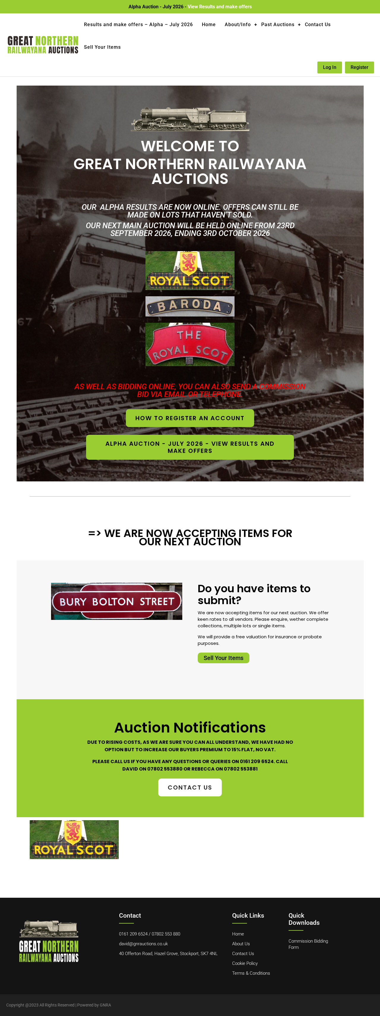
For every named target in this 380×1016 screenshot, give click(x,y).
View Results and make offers (220, 7)
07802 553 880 (166, 934)
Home (209, 24)
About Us (241, 943)
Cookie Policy (245, 963)
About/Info (238, 24)
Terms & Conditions (251, 973)
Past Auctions (277, 24)
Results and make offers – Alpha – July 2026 (138, 24)
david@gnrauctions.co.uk (143, 943)
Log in (329, 67)
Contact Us (318, 24)
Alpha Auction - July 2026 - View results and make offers (190, 447)
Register (359, 67)
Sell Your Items (102, 47)
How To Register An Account (190, 418)
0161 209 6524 (133, 934)
